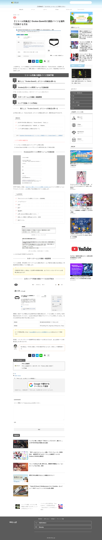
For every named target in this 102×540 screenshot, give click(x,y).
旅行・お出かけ (76, 102)
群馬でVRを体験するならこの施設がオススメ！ (42, 475)
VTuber (57, 9)
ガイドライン (28, 403)
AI (73, 108)
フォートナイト (81, 9)
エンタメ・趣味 (76, 105)
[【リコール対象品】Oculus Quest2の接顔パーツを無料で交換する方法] (37, 61)
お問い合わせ (46, 518)
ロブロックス (69, 9)
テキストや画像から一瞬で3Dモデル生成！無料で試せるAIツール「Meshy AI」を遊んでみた (81, 81)
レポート (45, 9)
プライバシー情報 (60, 518)
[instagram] (24, 368)
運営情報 (40, 518)
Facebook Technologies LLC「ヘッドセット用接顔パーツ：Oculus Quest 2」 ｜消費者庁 (41, 135)
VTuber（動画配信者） (78, 92)
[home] (26, 368)
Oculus (19, 375)
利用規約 (53, 518)
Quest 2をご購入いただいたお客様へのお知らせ (38, 187)
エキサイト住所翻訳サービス (44, 332)
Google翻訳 (32, 332)
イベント (33, 9)
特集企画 (21, 9)
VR (15, 373)
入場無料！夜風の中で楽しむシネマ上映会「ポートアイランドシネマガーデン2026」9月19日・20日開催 (81, 235)
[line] (40, 61)
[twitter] (29, 61)
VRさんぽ (13, 522)
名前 (15, 422)
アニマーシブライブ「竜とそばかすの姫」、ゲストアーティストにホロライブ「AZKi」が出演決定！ (81, 186)
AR (73, 99)
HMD (16, 375)
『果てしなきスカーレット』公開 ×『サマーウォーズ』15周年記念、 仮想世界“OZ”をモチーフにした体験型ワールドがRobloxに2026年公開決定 (46, 454)
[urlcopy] (48, 61)
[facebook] (33, 61)
